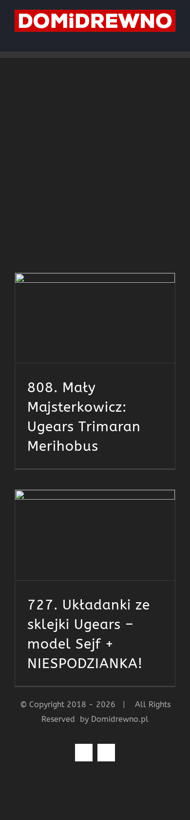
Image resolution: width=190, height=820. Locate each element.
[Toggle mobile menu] (171, 37)
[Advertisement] (95, 158)
